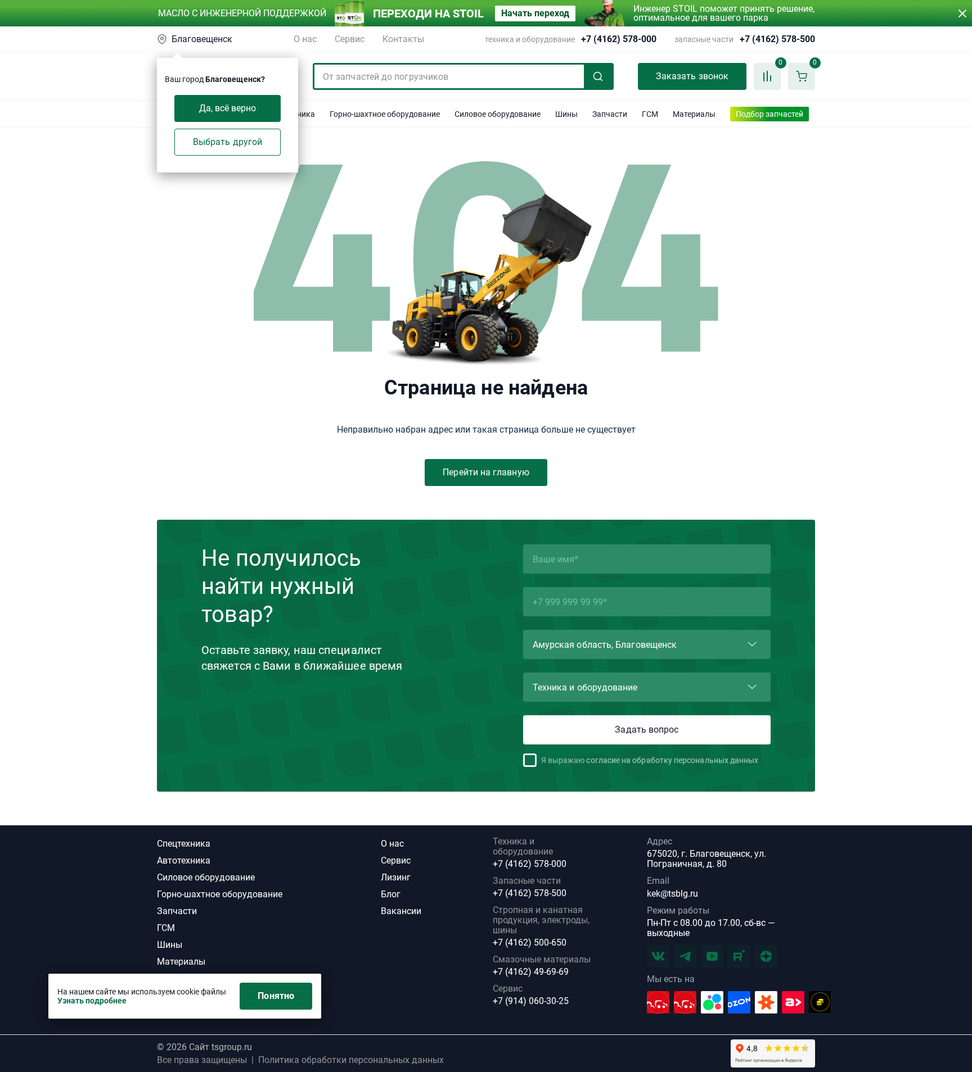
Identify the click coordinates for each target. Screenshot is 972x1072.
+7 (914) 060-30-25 (531, 1001)
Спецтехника (183, 843)
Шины (169, 944)
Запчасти (177, 911)
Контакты (403, 39)
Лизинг (396, 877)
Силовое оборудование (206, 877)
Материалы (181, 961)
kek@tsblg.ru (672, 893)
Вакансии (401, 911)
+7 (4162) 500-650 (529, 943)
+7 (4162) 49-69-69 (531, 972)
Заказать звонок (692, 76)
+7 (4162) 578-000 (618, 39)
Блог (390, 894)
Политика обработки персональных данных (351, 1060)
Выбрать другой (227, 142)
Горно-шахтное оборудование (219, 894)
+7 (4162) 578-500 (777, 39)
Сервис (349, 39)
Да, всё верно (227, 108)
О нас (305, 39)
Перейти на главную (486, 472)
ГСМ (166, 928)
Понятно (276, 996)
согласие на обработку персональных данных (672, 760)
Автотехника (183, 860)
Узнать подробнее (92, 1000)
